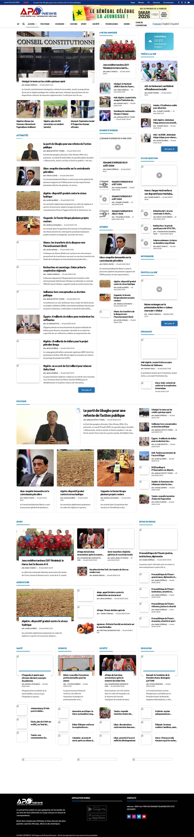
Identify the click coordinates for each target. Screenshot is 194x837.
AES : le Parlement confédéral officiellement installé (159, 88)
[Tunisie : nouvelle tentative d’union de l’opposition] (144, 499)
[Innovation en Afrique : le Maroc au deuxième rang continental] (63, 712)
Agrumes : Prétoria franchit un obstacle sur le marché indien (115, 625)
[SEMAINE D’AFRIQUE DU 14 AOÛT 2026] (104, 184)
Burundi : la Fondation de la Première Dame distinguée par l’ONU (158, 678)
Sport (84, 24)
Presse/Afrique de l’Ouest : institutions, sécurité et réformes (163, 590)
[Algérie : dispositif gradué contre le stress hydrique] (28, 200)
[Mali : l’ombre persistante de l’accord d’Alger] (144, 455)
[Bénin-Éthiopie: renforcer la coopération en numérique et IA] (63, 726)
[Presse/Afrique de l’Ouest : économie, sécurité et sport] (144, 622)
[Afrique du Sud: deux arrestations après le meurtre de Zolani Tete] (90, 538)
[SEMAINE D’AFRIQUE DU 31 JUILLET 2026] (104, 214)
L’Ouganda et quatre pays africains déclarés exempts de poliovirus (34, 678)
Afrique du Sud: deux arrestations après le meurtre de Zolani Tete (90, 553)
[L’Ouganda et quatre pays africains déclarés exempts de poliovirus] (34, 665)
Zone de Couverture (141, 24)
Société (96, 24)
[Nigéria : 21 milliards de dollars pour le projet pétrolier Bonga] (28, 348)
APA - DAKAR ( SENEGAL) (152, 314)
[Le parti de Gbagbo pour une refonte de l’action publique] (28, 151)
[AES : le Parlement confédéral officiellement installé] (159, 71)
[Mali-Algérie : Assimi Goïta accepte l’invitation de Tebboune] (105, 101)
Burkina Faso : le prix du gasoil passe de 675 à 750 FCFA (164, 227)
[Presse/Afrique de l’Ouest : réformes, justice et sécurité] (144, 607)
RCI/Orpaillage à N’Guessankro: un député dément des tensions (162, 468)
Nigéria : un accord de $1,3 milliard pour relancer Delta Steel (67, 367)
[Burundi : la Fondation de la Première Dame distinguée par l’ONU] (159, 665)
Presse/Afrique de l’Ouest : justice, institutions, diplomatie (156, 555)
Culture (73, 24)
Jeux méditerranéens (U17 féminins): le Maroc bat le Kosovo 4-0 (116, 66)
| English (165, 23)
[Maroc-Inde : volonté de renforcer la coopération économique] (146, 385)
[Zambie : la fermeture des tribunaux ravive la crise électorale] (144, 484)
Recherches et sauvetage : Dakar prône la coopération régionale (64, 269)
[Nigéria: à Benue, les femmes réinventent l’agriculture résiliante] (28, 109)
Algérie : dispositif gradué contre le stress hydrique (64, 195)
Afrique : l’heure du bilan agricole (111, 610)
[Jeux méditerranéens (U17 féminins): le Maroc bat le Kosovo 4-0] (118, 49)
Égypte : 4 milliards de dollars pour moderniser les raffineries (68, 318)
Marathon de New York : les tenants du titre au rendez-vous (108, 570)
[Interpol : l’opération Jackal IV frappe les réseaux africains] (83, 109)
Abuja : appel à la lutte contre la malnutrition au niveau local (110, 593)
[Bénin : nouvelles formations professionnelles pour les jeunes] (76, 665)
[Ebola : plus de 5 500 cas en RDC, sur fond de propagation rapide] (21, 723)
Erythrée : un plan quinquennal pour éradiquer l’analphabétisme (162, 712)
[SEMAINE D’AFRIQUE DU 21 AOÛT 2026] (118, 147)
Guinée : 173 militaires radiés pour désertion (165, 106)
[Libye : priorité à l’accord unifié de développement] (105, 739)
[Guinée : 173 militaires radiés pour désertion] (146, 108)
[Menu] (18, 24)
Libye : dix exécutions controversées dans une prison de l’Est (124, 726)
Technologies (111, 24)
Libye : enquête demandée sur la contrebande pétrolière (66, 170)
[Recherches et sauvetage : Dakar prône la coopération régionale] (28, 274)
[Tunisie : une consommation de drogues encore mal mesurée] (21, 736)
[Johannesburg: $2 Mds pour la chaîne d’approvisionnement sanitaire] (21, 710)
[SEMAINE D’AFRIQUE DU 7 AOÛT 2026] (104, 199)
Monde (127, 24)
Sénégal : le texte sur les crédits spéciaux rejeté (43, 81)
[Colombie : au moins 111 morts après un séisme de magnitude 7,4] (63, 739)
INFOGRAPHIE (147, 256)
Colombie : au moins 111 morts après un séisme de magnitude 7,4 (83, 739)
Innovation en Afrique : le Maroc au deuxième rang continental (82, 712)
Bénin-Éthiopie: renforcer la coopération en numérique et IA (83, 726)
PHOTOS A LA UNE (149, 272)
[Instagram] (134, 817)
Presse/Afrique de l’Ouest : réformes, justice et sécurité (164, 605)
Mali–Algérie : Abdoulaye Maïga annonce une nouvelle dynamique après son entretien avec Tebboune (165, 121)
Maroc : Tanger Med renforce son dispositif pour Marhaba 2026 (158, 192)
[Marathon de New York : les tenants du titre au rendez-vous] (82, 571)
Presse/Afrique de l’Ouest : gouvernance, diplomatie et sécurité (163, 575)
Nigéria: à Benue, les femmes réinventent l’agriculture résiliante (26, 124)
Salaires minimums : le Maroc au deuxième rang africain (165, 241)
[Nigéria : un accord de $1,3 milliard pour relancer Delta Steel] (28, 373)
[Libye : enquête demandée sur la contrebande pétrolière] (28, 176)
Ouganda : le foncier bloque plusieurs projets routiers (66, 219)
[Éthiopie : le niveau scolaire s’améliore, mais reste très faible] (146, 726)
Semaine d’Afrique (109, 130)
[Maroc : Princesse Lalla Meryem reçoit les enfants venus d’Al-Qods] (146, 739)
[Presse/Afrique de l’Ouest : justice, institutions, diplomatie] (158, 539)
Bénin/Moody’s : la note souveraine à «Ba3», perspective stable (163, 212)
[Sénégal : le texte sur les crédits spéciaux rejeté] (55, 56)
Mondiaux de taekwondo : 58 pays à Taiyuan (124, 112)
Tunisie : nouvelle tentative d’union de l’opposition (163, 497)
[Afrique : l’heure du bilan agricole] (85, 612)
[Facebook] (129, 817)
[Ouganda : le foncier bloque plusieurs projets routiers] (28, 225)
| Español (174, 23)
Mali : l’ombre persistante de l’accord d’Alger (164, 454)
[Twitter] (139, 817)
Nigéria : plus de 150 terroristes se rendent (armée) (54, 124)
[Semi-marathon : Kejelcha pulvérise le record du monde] (121, 538)
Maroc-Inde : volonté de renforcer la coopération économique (165, 386)
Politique (45, 24)
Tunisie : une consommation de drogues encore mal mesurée (39, 736)
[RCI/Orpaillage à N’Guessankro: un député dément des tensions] (144, 470)
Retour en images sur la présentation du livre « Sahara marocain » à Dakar (158, 307)
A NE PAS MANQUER (108, 32)
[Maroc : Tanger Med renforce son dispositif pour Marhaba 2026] (159, 175)
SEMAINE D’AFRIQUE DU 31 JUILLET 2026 (122, 212)
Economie (59, 24)
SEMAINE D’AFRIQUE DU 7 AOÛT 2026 (122, 197)
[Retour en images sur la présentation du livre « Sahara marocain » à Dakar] (159, 289)
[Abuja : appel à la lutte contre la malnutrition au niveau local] (85, 595)
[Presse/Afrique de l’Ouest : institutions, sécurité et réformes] (144, 592)
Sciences (62, 648)
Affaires (104, 227)
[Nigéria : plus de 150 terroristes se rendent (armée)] (55, 109)
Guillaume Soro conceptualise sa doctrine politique (64, 293)
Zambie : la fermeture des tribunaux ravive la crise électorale (162, 483)
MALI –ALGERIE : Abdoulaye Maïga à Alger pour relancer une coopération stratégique (164, 136)
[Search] (23, 24)
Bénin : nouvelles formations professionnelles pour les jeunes (76, 678)
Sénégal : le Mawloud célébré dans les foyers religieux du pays (123, 85)
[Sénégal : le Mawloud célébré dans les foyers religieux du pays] (105, 88)
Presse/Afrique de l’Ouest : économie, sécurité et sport (163, 619)
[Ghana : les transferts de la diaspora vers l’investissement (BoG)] (28, 250)
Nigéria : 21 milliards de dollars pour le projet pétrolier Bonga (65, 343)
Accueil (31, 24)
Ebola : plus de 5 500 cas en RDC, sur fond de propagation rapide (41, 723)
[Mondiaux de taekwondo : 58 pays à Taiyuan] (105, 115)
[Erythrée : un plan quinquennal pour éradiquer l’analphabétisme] (146, 712)
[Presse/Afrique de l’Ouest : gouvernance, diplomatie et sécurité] (144, 578)
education (146, 648)
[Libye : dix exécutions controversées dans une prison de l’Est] (105, 726)
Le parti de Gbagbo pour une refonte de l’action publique (57, 2)
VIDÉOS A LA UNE (148, 54)
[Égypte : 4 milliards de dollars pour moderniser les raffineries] (28, 324)
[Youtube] (144, 817)
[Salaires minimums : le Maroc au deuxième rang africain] (146, 243)
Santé (19, 648)
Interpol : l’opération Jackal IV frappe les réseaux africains (82, 124)
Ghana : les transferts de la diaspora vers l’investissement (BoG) (64, 244)
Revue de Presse (147, 521)
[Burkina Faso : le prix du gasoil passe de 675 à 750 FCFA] (146, 228)
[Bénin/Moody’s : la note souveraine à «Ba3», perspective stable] (146, 213)
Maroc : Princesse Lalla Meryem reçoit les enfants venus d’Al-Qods (166, 739)
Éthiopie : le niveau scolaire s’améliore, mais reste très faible (165, 726)
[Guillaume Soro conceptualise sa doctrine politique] (28, 299)
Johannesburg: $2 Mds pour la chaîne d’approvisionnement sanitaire (40, 710)
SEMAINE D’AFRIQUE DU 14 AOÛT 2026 (122, 183)
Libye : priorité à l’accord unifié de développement (124, 739)
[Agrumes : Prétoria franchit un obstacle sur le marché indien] (85, 628)
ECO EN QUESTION (149, 158)
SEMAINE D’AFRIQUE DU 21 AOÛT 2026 (115, 164)
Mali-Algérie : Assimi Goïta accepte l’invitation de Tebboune (125, 99)
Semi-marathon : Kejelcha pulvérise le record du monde (120, 553)
